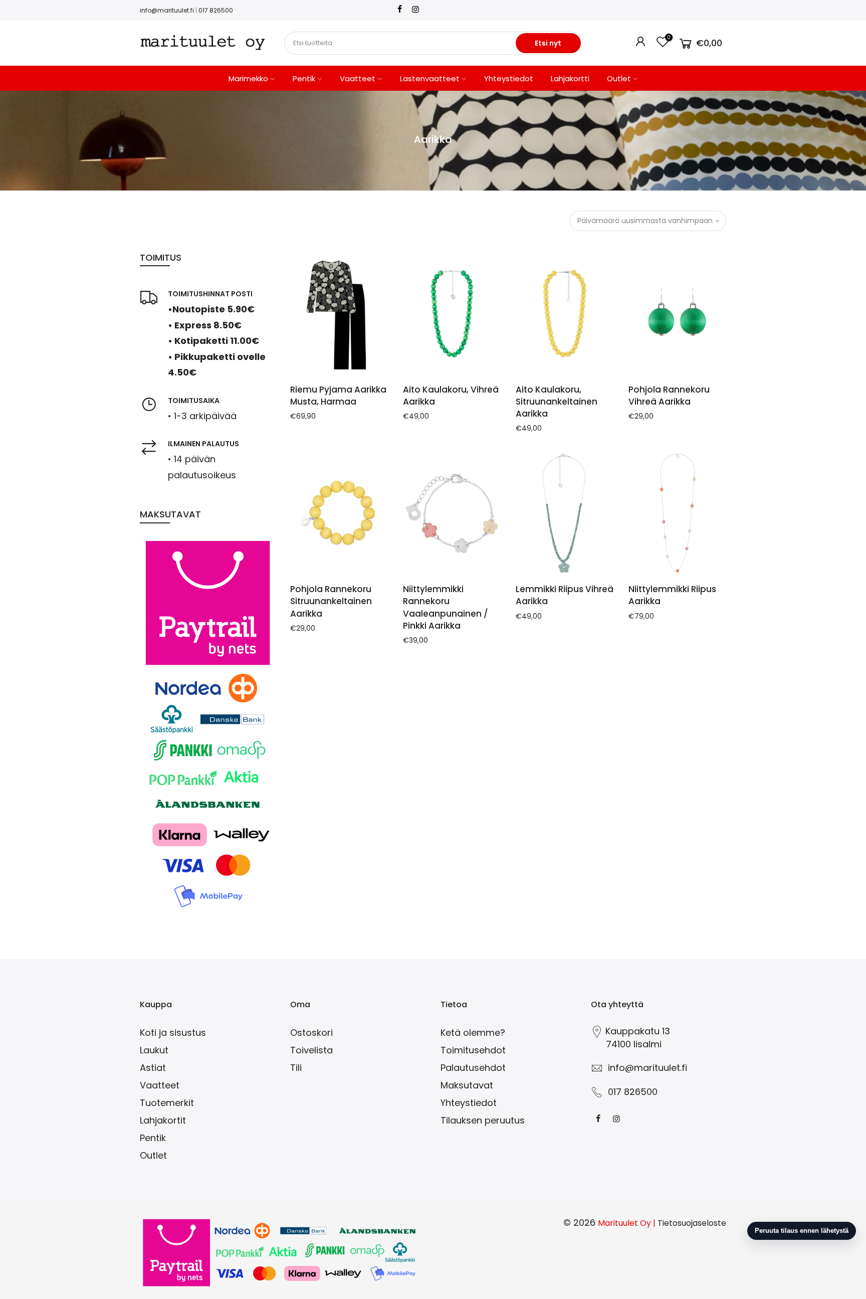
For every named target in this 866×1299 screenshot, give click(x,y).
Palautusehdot (473, 1067)
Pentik (304, 78)
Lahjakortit (163, 1120)
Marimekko (248, 78)
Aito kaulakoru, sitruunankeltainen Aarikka (556, 402)
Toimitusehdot (473, 1050)
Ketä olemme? (473, 1032)
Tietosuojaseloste (692, 1223)
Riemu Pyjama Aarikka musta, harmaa (338, 396)
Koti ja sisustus (173, 1032)
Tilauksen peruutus (483, 1120)
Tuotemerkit (167, 1102)
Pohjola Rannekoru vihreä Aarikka (669, 396)
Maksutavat (467, 1085)
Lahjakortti (570, 78)
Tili (296, 1067)
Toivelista (311, 1050)
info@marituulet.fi (167, 10)
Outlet (619, 78)
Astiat (153, 1067)
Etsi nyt (548, 43)
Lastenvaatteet (430, 78)
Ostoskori (311, 1032)
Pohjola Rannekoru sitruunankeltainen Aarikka (331, 601)
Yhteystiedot (508, 78)
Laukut (154, 1050)
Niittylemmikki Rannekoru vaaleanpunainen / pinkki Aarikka (445, 607)
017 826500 (215, 10)
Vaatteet (357, 78)
